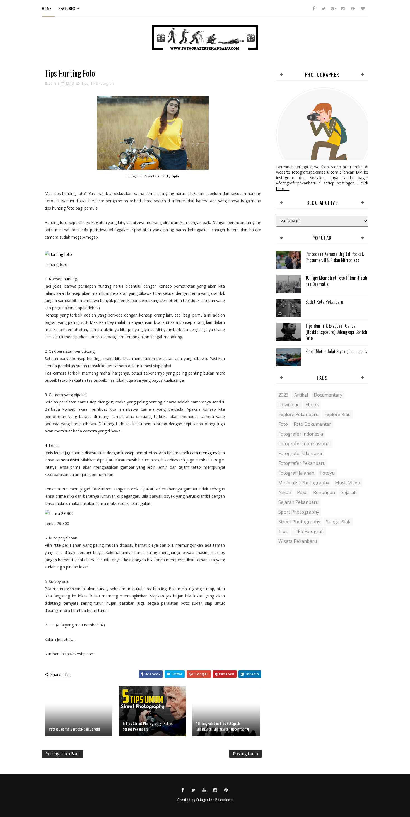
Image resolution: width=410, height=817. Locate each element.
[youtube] (204, 790)
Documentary (328, 395)
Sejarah (349, 492)
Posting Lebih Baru (62, 753)
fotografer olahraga (300, 453)
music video (347, 483)
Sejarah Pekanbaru (298, 502)
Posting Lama (245, 753)
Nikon (284, 492)
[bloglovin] (362, 8)
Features (66, 8)
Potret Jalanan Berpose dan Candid (74, 729)
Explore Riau (337, 414)
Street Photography (299, 522)
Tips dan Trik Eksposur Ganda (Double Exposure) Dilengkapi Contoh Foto (336, 332)
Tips (84, 83)
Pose (302, 492)
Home (47, 8)
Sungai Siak (338, 522)
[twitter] (323, 8)
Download (289, 405)
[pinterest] (353, 8)
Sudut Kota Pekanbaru (324, 301)
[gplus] (333, 8)
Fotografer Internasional (304, 444)
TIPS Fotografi (102, 83)
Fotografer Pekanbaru (301, 463)
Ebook (312, 405)
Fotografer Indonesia (300, 434)
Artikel (301, 395)
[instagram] (343, 8)
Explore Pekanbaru (298, 414)
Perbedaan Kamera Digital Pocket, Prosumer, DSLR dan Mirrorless (334, 257)
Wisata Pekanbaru (297, 541)
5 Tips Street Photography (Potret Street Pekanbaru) (148, 726)
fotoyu (327, 473)
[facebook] (314, 8)
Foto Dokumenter (312, 424)
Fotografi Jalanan (296, 473)
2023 (283, 395)
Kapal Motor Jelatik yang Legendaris (336, 351)
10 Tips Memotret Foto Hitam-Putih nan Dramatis (336, 280)
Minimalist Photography (303, 483)
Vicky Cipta (171, 176)
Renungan (324, 492)
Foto (283, 424)
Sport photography (298, 512)
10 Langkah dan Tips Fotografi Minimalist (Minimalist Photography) (222, 726)
